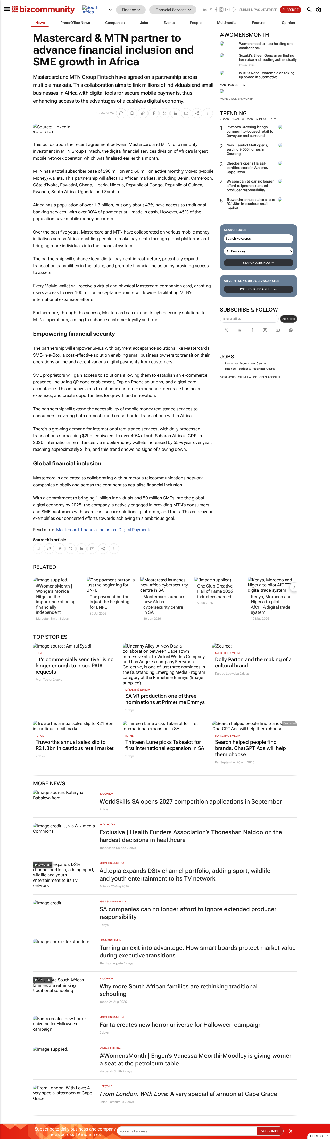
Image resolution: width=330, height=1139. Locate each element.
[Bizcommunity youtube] (227, 9)
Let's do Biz (319, 1136)
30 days (247, 119)
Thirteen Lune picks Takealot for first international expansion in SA (164, 745)
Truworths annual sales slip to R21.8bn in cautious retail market (251, 203)
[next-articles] (294, 587)
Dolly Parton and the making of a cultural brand (253, 662)
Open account (269, 377)
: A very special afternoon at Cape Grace (188, 1094)
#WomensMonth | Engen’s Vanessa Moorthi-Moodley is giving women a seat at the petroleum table (196, 1059)
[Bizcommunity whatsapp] (233, 9)
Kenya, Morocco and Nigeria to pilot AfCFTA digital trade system (271, 604)
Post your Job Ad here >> (258, 289)
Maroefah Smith (47, 618)
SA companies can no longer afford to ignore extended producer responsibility (250, 185)
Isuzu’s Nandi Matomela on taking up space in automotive (267, 75)
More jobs (228, 377)
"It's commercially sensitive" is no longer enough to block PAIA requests (75, 665)
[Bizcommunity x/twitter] (211, 9)
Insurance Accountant (240, 363)
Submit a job (247, 377)
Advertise (269, 9)
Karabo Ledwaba (227, 673)
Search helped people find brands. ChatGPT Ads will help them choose (250, 748)
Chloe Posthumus (112, 1102)
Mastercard (67, 529)
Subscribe (288, 318)
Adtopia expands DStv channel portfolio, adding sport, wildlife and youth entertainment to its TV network (185, 874)
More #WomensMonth (236, 98)
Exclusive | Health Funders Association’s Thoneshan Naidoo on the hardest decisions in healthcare (191, 836)
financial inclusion (98, 529)
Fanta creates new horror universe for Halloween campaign (181, 1024)
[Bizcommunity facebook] (216, 9)
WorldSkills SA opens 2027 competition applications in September (191, 801)
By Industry (264, 119)
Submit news (249, 9)
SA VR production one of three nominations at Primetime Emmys (165, 699)
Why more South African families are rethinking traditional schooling (179, 990)
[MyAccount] (320, 10)
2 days (224, 119)
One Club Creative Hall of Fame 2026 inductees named (215, 591)
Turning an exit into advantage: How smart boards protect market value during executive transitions (198, 951)
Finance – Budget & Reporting (245, 368)
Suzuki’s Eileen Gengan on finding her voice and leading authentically (268, 57)
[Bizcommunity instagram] (221, 9)
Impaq (104, 1002)
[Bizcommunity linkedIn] (205, 9)
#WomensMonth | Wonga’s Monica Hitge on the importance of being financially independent (56, 599)
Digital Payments (135, 529)
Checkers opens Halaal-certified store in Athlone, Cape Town (247, 167)
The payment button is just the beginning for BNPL (110, 602)
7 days (235, 119)
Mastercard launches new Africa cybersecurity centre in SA (164, 604)
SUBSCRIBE (270, 1131)
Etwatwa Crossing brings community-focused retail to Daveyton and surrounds (250, 131)
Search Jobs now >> (258, 262)
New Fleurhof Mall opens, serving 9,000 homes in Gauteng (247, 149)
